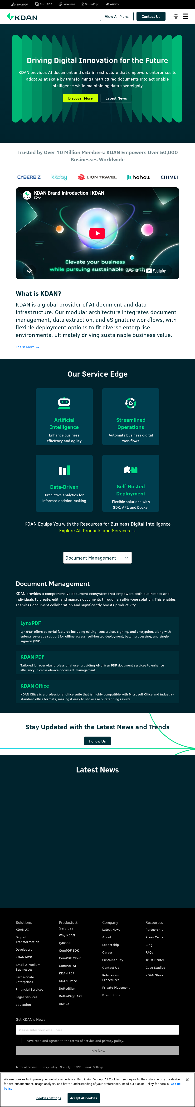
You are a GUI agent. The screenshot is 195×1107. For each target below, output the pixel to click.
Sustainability (112, 960)
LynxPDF (65, 942)
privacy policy (112, 1040)
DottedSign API (70, 996)
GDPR (77, 1067)
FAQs (149, 952)
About (106, 937)
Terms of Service (26, 1067)
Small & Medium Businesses (28, 967)
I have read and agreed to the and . (74, 1040)
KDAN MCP (24, 957)
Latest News (111, 929)
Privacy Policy (48, 1067)
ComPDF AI (67, 965)
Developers (24, 949)
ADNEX (64, 1003)
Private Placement (116, 987)
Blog (149, 944)
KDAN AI (22, 929)
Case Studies (155, 967)
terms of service (82, 1040)
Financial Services (29, 989)
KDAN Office (68, 980)
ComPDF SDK (69, 950)
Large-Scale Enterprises (25, 979)
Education (23, 1004)
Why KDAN (67, 935)
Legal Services (26, 997)
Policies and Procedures (111, 977)
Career (107, 952)
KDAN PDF (66, 973)
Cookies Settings (48, 1098)
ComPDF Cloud (70, 958)
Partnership (154, 929)
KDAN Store (154, 975)
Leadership (110, 944)
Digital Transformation (27, 939)
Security (65, 1067)
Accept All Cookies (83, 1098)
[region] (97, 1089)
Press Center (155, 937)
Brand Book (111, 995)
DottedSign (67, 988)
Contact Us (110, 967)
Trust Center (155, 960)
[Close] (187, 1080)
